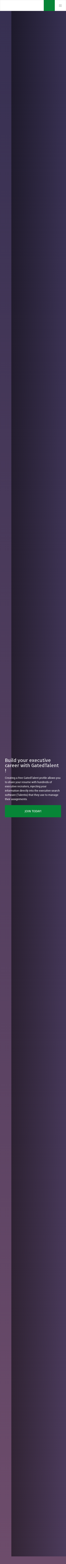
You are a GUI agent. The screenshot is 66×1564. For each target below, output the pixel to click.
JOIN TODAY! (33, 811)
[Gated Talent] (6, 5)
